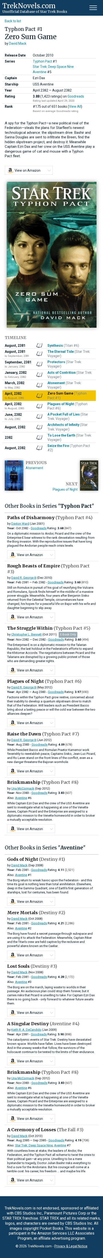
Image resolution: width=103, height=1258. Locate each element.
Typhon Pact (42, 61)
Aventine (39, 72)
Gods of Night (36, 859)
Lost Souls (32, 966)
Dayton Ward (20, 523)
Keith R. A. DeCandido (26, 1030)
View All (75, 106)
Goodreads (76, 96)
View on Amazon (27, 170)
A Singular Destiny (43, 1023)
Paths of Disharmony (49, 517)
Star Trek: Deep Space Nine (53, 67)
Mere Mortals (36, 912)
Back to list (13, 21)
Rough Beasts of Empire (48, 568)
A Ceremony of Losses (45, 1129)
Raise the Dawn (43, 734)
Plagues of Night (65, 489)
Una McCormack (22, 788)
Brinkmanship (42, 782)
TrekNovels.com (29, 5)
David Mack (17, 43)
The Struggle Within (48, 628)
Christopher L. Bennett (26, 634)
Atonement (34, 468)
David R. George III (23, 578)
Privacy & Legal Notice (70, 1246)
